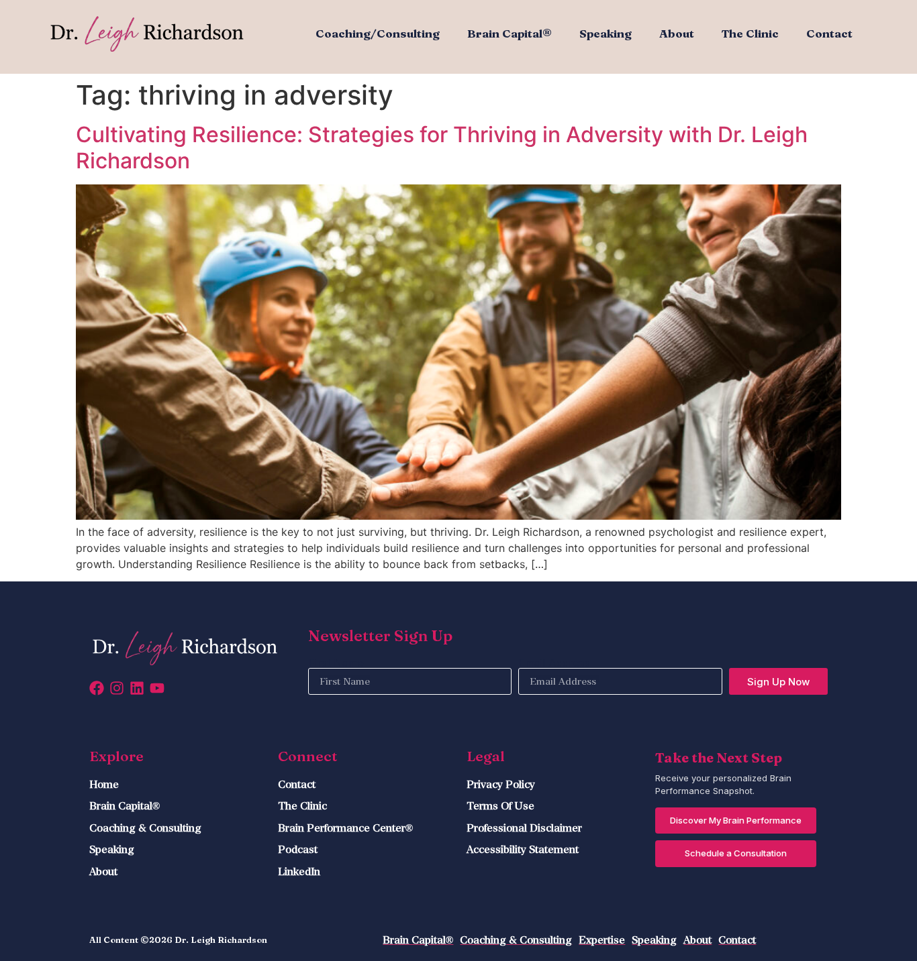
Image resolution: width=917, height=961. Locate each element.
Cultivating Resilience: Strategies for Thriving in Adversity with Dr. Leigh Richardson (442, 147)
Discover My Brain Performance (736, 820)
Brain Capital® (509, 33)
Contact (829, 33)
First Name (336, 662)
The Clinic (750, 33)
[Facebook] (96, 688)
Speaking (605, 33)
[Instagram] (116, 688)
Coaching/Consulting (378, 33)
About (676, 33)
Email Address (554, 662)
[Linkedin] (137, 688)
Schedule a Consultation (736, 853)
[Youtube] (157, 688)
